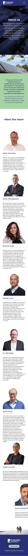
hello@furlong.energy (10, 550)
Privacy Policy (20, 550)
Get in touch (14, 546)
